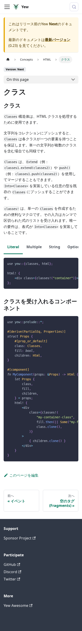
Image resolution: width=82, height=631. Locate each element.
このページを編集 (23, 475)
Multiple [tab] (34, 246)
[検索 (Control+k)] (74, 7)
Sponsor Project (17, 538)
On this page (18, 79)
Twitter (10, 579)
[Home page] (8, 59)
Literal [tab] (13, 246)
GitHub (10, 564)
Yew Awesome (16, 605)
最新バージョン (57, 39)
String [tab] (54, 246)
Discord (10, 571)
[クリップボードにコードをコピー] (73, 263)
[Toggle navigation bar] (7, 6)
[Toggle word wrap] (64, 263)
